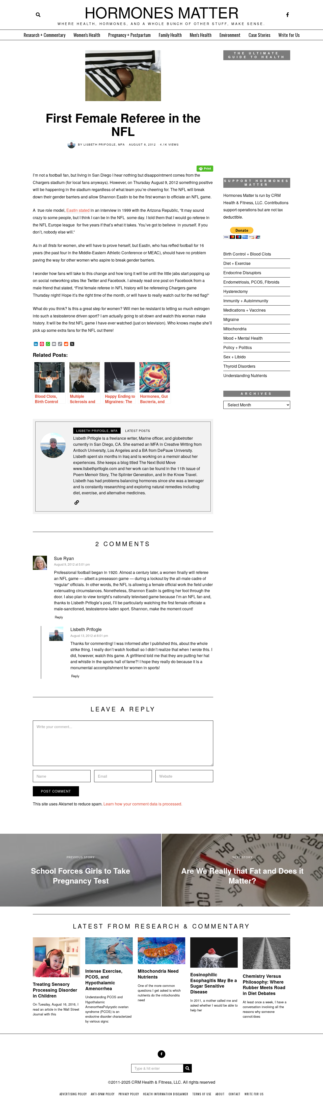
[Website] (76, 502)
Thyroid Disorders (239, 366)
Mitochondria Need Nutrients (158, 974)
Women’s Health (86, 35)
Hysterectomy (235, 291)
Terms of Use (201, 1094)
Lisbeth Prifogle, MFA (104, 144)
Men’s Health (200, 35)
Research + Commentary (44, 35)
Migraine (231, 319)
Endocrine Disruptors (242, 272)
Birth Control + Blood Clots (247, 254)
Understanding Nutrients (245, 375)
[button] (187, 1068)
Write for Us (289, 35)
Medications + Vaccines (244, 310)
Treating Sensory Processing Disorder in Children (55, 990)
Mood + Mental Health (243, 338)
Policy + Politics (237, 347)
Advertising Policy (73, 1094)
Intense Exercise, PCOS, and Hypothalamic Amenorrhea (103, 979)
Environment (230, 35)
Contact (234, 1094)
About (220, 1094)
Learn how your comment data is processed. (142, 804)
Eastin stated (78, 210)
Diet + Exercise (237, 263)
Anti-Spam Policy (103, 1094)
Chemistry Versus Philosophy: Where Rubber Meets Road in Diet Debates (264, 984)
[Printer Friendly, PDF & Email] (205, 164)
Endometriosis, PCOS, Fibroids (251, 282)
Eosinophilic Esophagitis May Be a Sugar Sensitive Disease (213, 983)
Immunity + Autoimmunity (245, 301)
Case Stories (259, 35)
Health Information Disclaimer (165, 1094)
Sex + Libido (234, 357)
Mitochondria (235, 329)
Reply (59, 617)
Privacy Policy (129, 1094)
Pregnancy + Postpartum (129, 35)
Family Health (170, 35)
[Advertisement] (256, 497)
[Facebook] (287, 15)
